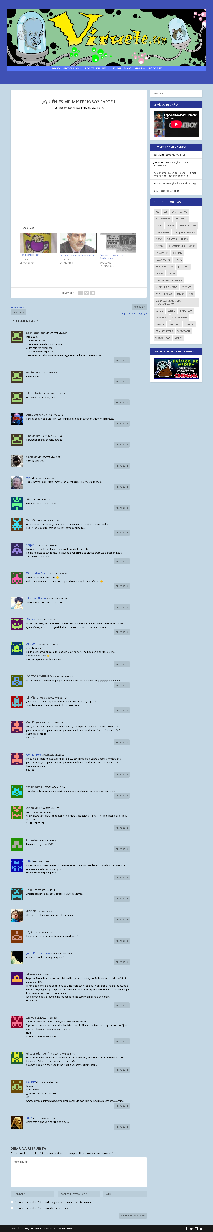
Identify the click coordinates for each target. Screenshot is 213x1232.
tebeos (159, 324)
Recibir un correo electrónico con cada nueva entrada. (41, 1208)
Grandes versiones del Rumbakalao (112, 256)
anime (183, 211)
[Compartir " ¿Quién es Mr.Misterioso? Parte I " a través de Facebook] (80, 293)
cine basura (162, 232)
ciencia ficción (187, 225)
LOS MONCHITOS (29, 254)
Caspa (158, 225)
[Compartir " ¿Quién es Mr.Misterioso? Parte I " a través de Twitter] (86, 293)
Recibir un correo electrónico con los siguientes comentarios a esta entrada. (52, 1202)
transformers (164, 331)
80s (165, 211)
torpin (30, 545)
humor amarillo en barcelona (170, 172)
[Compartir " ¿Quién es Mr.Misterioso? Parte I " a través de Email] (93, 293)
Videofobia (183, 331)
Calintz (31, 1082)
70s (157, 211)
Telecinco (174, 324)
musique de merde (166, 287)
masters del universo (168, 280)
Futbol (159, 246)
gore (192, 246)
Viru (28, 478)
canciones (180, 218)
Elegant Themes (33, 1228)
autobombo (162, 218)
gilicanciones (176, 246)
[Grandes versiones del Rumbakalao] (118, 243)
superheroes (179, 317)
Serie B (159, 310)
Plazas (30, 619)
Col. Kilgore (34, 754)
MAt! (29, 861)
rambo (180, 294)
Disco (158, 239)
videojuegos (162, 338)
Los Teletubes (95, 68)
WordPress (67, 1228)
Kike (29, 1118)
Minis (138, 68)
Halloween (162, 252)
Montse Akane (36, 598)
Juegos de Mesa (164, 266)
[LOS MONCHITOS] (38, 243)
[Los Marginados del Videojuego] (78, 243)
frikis (184, 239)
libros (159, 273)
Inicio (55, 68)
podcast (155, 68)
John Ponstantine (38, 953)
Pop (157, 294)
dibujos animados (184, 232)
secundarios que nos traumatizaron (168, 302)
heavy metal (162, 259)
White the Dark (36, 573)
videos (178, 338)
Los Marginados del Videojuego (77, 254)
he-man (177, 252)
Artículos (71, 68)
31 (100, 107)
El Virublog (122, 68)
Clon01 (30, 644)
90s (174, 211)
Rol (191, 294)
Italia (178, 259)
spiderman (186, 310)
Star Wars (161, 317)
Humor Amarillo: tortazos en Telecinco (175, 174)
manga (171, 273)
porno (168, 294)
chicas (170, 225)
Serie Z (172, 310)
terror (189, 324)
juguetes (183, 266)
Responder (122, 360)
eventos (172, 239)
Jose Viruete (74, 107)
